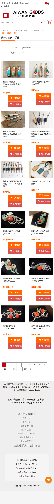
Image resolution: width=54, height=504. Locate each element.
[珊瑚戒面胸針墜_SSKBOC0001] (13, 313)
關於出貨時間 (27, 426)
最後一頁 (27, 369)
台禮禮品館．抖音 (26, 476)
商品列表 (16, 30)
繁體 (4, 3)
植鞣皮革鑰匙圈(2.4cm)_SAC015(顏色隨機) (12, 84)
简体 (9, 3)
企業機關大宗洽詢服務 (27, 445)
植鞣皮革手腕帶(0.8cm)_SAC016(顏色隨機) (12, 133)
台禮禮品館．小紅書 (26, 472)
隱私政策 (27, 418)
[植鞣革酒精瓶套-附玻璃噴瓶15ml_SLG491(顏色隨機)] (13, 169)
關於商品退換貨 (27, 437)
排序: (15, 48)
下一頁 (12, 369)
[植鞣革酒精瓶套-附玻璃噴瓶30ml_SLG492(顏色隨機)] (41, 119)
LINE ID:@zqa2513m (26, 464)
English (15, 3)
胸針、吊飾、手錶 (9, 33)
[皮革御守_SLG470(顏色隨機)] (41, 169)
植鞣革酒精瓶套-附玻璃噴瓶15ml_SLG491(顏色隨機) (12, 183)
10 (4, 369)
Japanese (24, 3)
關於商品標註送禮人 (27, 433)
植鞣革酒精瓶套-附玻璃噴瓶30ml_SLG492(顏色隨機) (40, 133)
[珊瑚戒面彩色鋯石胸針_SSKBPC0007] (13, 219)
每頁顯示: (14, 53)
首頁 (6, 30)
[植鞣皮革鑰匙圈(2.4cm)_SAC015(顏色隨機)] (13, 69)
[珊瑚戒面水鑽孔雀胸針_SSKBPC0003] (41, 266)
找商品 (26, 30)
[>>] (19, 369)
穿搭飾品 (36, 30)
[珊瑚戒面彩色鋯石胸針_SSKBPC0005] (13, 266)
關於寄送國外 (27, 430)
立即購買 (17, 98)
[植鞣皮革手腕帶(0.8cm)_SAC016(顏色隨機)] (13, 119)
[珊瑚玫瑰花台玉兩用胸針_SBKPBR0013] (41, 313)
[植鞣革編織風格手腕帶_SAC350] (41, 69)
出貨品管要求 (27, 441)
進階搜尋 (49, 23)
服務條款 (27, 422)
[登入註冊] (41, 3)
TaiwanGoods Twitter (26, 468)
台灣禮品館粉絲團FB (27, 460)
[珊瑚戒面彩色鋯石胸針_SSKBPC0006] (41, 219)
